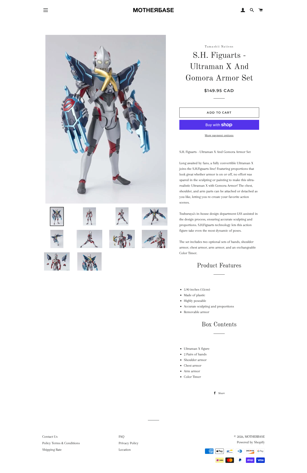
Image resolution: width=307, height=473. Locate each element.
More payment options (219, 135)
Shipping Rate (52, 450)
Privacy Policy (128, 443)
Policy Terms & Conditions (61, 443)
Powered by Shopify (251, 442)
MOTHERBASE (255, 437)
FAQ (121, 437)
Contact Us (50, 437)
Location (125, 450)
